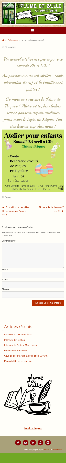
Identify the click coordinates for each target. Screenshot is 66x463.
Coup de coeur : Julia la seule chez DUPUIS (26, 356)
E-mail (5, 279)
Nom (5, 270)
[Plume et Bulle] (18, 442)
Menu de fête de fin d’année (17, 361)
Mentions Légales (33, 428)
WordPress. (58, 449)
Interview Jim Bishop (14, 340)
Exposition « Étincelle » (15, 350)
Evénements (13, 40)
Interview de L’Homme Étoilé (18, 334)
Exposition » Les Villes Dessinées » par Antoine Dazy (15, 211)
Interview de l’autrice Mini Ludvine (20, 345)
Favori (7, 197)
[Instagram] (48, 442)
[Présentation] (40, 442)
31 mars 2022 (10, 47)
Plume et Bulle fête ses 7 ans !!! (51, 209)
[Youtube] (25, 442)
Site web (6, 289)
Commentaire (9, 241)
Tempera (47, 449)
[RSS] (33, 442)
